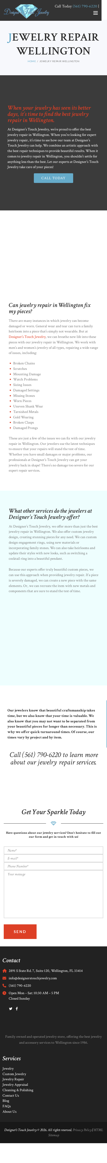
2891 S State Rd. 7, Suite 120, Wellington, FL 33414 (46, 970)
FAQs (6, 1106)
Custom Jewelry (14, 1074)
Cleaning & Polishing (17, 1090)
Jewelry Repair (13, 1079)
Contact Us (10, 1095)
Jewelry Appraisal (15, 1084)
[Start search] (100, 803)
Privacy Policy (82, 1130)
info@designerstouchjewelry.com (33, 978)
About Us (9, 1111)
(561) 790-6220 (20, 985)
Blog (5, 1100)
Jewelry (8, 1068)
